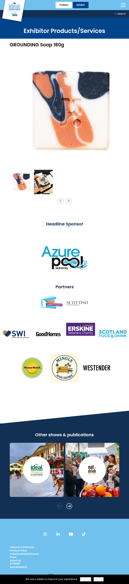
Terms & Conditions (22, 547)
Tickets (63, 5)
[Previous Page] (60, 201)
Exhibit (81, 5)
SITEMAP (15, 563)
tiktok (84, 534)
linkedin (58, 534)
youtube (71, 534)
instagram (45, 534)
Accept (85, 579)
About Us (15, 560)
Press (13, 557)
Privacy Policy (18, 550)
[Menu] (123, 5)
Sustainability (18, 567)
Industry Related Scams (24, 554)
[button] (60, 506)
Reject (98, 579)
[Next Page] (68, 201)
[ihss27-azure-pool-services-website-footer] (64, 282)
